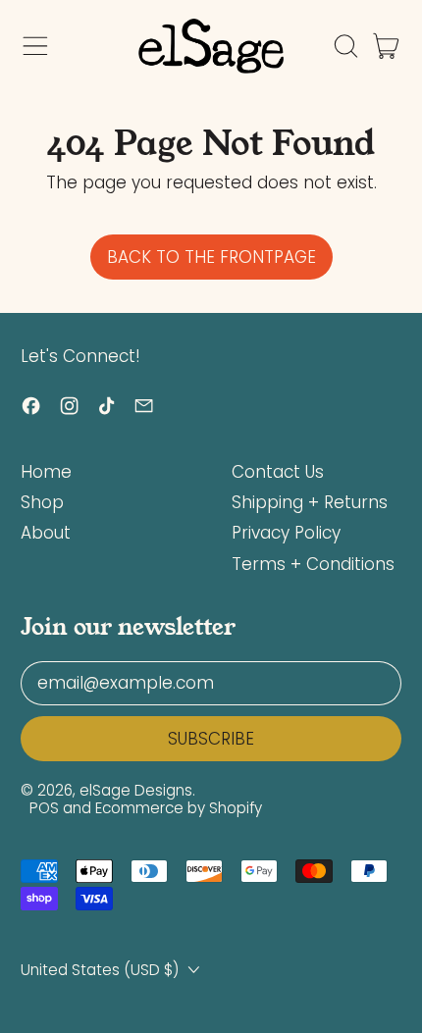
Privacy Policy (286, 532)
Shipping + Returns (310, 502)
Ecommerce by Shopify (178, 808)
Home (46, 472)
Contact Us (278, 472)
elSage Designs (135, 790)
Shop (42, 502)
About (46, 532)
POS (44, 808)
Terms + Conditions (313, 564)
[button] (345, 46)
